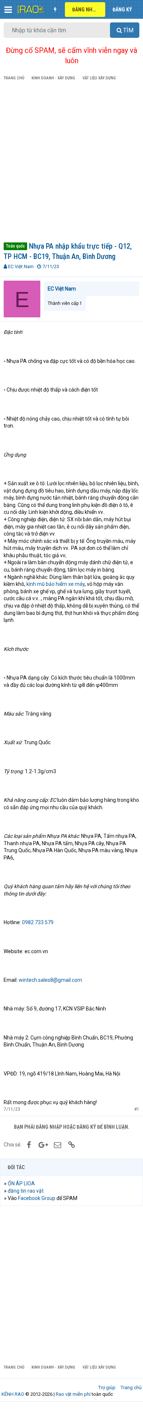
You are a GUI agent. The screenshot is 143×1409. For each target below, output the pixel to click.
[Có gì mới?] (55, 9)
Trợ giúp (106, 1387)
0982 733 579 (38, 922)
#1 (136, 1109)
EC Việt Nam (21, 266)
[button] (8, 9)
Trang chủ (131, 1387)
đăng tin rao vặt (26, 1191)
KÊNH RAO (12, 1394)
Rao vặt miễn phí (73, 1394)
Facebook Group (36, 1198)
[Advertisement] (71, 162)
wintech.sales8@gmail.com (50, 980)
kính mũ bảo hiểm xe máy (55, 584)
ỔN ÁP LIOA (21, 1183)
